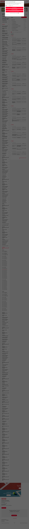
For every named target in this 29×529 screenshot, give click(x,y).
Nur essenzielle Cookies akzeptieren (14, 11)
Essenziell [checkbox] (8, 5)
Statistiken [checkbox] (12, 5)
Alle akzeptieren (14, 7)
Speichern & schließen (14, 9)
